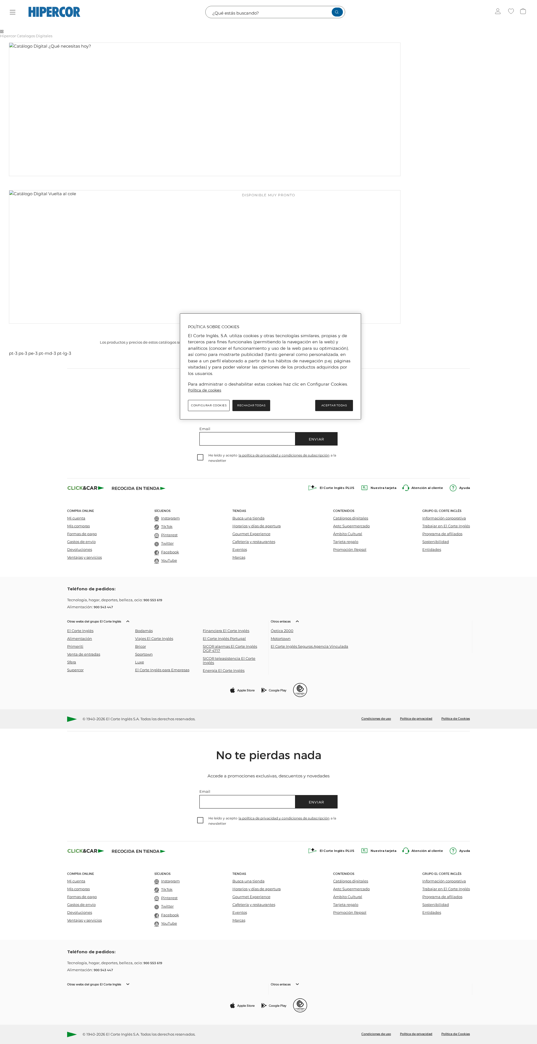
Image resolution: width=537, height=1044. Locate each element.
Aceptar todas (334, 405)
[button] (166, 645)
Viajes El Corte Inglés (154, 639)
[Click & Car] (86, 487)
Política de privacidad (416, 718)
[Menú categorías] (13, 12)
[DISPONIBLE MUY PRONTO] (205, 109)
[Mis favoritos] (511, 12)
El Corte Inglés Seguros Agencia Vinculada (309, 646)
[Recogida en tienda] (138, 487)
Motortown (281, 639)
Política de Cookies (455, 718)
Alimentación (79, 639)
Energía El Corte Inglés (223, 670)
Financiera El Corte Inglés (226, 631)
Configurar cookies (209, 405)
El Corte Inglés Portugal (224, 639)
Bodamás (144, 631)
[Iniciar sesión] (499, 12)
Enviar (316, 439)
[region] (270, 366)
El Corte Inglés (80, 631)
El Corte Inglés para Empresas (162, 670)
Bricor (140, 646)
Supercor (75, 670)
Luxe (139, 662)
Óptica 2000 (282, 631)
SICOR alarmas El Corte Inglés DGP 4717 (230, 648)
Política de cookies (204, 390)
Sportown (144, 654)
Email (204, 429)
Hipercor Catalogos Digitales (26, 36)
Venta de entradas (83, 654)
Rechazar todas (251, 405)
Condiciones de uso (376, 718)
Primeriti (75, 646)
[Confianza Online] (300, 690)
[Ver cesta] (523, 12)
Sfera (71, 662)
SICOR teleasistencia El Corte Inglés (229, 660)
